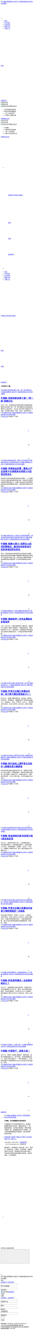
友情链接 (7, 1137)
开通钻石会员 (5, 137)
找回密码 (11, 1292)
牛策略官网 (23, 1142)
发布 (2, 65)
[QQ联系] (18, 1186)
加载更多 (4, 1112)
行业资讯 (7, 24)
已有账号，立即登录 (7, 1298)
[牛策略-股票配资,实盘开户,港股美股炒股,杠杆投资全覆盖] (18, 1117)
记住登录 (5, 1292)
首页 (5, 21)
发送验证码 (4, 1311)
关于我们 (7, 23)
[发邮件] (18, 1215)
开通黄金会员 (5, 118)
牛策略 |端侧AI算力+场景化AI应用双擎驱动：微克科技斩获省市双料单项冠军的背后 (16, 547)
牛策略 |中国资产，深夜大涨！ (15, 1051)
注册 (2, 1320)
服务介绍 (7, 26)
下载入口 (7, 28)
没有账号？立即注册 (7, 1282)
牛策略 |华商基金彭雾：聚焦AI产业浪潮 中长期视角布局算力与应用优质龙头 (16, 471)
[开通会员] (14, 1232)
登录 (2, 1294)
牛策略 (13, 1137)
